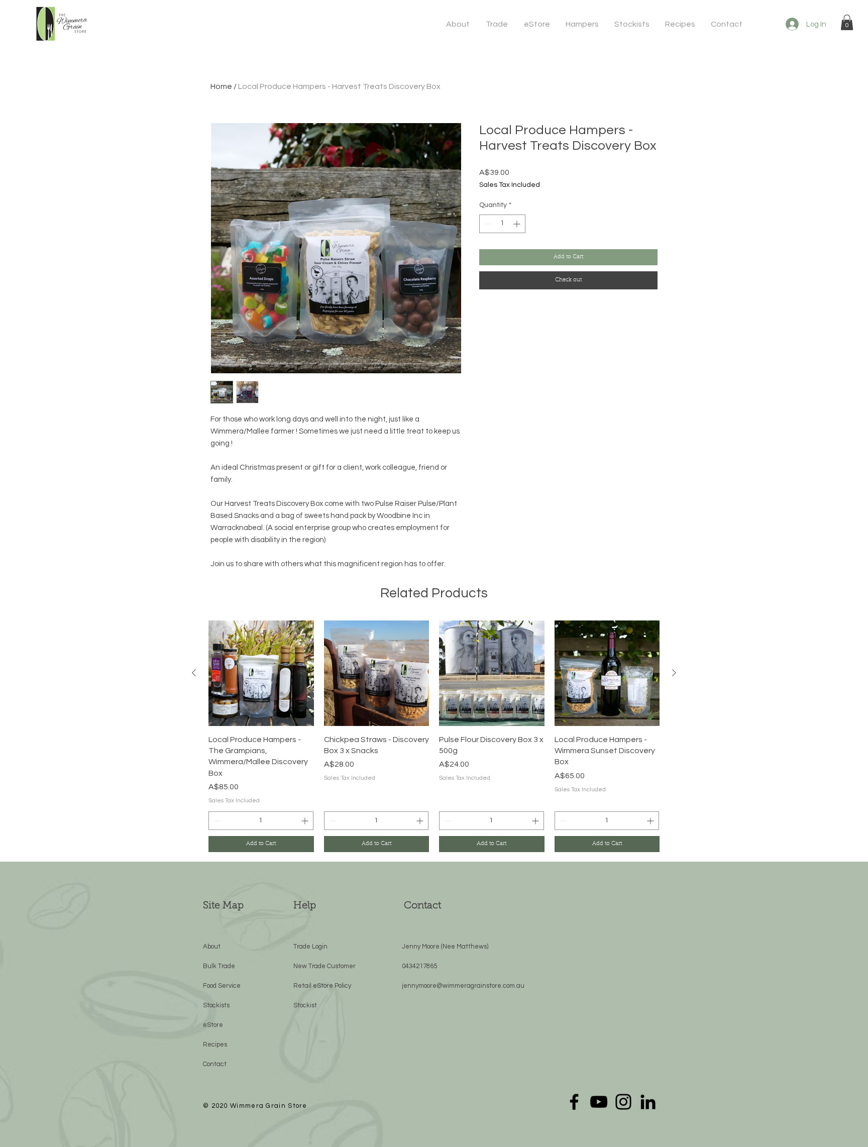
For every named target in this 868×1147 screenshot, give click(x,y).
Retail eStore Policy (322, 985)
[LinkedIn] (648, 1101)
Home (221, 86)
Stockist (305, 1005)
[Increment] (517, 224)
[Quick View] (261, 673)
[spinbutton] (502, 224)
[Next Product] (674, 673)
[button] (458, 24)
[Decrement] (487, 224)
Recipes (215, 1044)
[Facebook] (574, 1101)
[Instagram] (623, 1101)
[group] (434, 736)
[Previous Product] (194, 673)
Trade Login (310, 946)
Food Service (222, 985)
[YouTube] (598, 1101)
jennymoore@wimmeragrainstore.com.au (463, 985)
